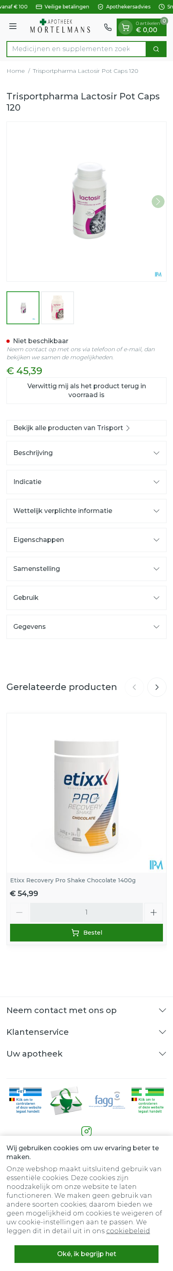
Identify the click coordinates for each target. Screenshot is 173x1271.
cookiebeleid (128, 1231)
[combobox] (76, 49)
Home (15, 70)
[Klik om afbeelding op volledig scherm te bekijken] (86, 201)
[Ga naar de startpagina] (62, 27)
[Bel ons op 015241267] (108, 27)
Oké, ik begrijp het (86, 1254)
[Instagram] (86, 1131)
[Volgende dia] (157, 687)
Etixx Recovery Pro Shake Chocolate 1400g (73, 880)
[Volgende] (158, 201)
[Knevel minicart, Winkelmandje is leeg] (125, 27)
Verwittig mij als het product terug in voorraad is (86, 390)
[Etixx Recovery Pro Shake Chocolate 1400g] (86, 793)
